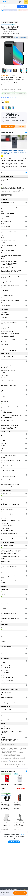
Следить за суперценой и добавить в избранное (15, 121)
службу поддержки (8, 760)
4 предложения (17, 829)
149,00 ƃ (16, 808)
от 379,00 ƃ (17, 788)
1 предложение (4, 790)
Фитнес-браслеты (5, 802)
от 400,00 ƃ (4, 828)
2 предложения (4, 829)
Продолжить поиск (14, 841)
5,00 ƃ (3, 788)
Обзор (15, 773)
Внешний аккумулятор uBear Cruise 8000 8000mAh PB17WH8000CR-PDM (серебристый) (7, 824)
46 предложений (5, 809)
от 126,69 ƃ (4, 808)
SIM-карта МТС (4, 783)
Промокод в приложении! (10, 10)
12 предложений (18, 790)
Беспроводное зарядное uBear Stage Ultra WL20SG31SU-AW (19, 824)
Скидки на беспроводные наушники (20, 783)
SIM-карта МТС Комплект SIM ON (5, 785)
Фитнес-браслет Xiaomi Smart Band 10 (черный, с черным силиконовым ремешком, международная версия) (6, 805)
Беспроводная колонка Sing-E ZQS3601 (18, 805)
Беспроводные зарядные (19, 822)
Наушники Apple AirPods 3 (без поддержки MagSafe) (19, 785)
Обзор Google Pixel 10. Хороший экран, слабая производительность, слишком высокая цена (13, 152)
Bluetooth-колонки (18, 802)
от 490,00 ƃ (17, 828)
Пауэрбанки (4, 822)
